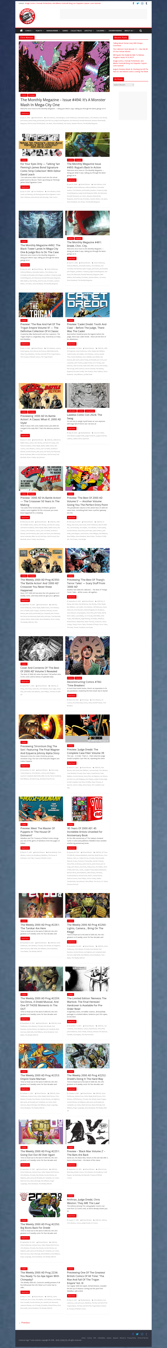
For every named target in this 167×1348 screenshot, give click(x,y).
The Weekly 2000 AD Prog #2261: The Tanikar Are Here (40, 926)
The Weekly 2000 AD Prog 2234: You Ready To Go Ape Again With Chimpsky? (39, 1276)
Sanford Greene (72, 878)
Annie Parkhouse (71, 118)
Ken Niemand (74, 120)
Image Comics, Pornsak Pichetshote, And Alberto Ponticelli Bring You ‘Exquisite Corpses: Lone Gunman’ (130, 63)
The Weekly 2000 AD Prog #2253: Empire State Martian (40, 1077)
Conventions (90, 411)
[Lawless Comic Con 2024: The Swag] (87, 384)
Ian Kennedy (77, 1175)
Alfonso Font (102, 1169)
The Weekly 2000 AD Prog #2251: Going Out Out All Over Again (40, 1152)
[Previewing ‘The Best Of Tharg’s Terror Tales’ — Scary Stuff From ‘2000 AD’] (87, 549)
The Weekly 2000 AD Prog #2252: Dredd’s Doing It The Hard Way (86, 1077)
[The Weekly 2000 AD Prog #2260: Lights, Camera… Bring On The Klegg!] (87, 894)
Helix (90, 703)
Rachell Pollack (97, 703)
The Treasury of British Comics (30, 357)
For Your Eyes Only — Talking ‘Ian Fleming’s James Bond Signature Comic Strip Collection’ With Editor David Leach (40, 169)
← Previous (24, 1322)
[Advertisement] (103, 14)
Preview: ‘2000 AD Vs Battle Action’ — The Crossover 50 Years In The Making (40, 501)
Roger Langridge (52, 1105)
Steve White (89, 881)
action (32, 443)
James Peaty (32, 120)
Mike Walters (24, 281)
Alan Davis (75, 525)
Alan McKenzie (83, 604)
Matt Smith (37, 776)
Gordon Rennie (31, 452)
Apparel (115, 1338)
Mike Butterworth (52, 351)
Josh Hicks (83, 867)
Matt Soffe (86, 366)
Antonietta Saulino (83, 118)
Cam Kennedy (74, 528)
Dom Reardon (78, 610)
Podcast (78, 678)
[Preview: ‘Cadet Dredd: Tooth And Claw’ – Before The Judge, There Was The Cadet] (87, 294)
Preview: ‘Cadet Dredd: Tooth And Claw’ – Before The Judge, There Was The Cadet (86, 327)
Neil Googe (70, 369)
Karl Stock (47, 452)
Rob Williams (103, 533)
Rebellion (31, 354)
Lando (81, 870)
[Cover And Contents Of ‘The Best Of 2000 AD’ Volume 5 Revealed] (41, 637)
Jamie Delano (97, 531)
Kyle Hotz (75, 870)
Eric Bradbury (99, 610)
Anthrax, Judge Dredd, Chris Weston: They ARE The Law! (83, 1201)
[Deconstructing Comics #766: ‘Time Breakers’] (87, 637)
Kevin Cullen (71, 616)
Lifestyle (88, 31)
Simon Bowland (58, 123)
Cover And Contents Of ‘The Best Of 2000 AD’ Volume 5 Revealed (39, 669)
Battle (43, 446)
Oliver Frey (23, 354)
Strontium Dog (34, 779)
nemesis (89, 1032)
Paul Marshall (56, 616)
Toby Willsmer (78, 374)
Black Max (70, 1172)
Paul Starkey (99, 369)
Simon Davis (87, 785)
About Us (129, 31)
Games (65, 31)
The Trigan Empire (47, 357)
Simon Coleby (31, 457)
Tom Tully (30, 858)
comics (58, 348)
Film (94, 1338)
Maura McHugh (32, 1105)
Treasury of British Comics (42, 858)
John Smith (97, 613)
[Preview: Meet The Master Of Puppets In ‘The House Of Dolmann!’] (41, 798)
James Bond (35, 197)
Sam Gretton (89, 371)
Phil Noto (99, 873)
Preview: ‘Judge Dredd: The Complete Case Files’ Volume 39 (85, 751)
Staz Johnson (41, 457)
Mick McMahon (81, 873)
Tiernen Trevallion (79, 627)
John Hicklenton (72, 1032)
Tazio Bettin (24, 951)
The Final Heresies (87, 1035)
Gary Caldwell (86, 357)
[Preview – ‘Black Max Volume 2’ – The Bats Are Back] (87, 1121)
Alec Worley (38, 443)
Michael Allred (71, 873)
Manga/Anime (52, 31)
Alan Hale (75, 604)
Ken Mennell (85, 1175)
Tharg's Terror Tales (79, 624)
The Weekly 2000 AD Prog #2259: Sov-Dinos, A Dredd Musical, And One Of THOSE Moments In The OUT (40, 1003)
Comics (28, 31)
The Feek (70, 627)
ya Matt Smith (88, 374)
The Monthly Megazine (90, 123)
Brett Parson (99, 855)
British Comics (79, 1172)
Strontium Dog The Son (47, 779)
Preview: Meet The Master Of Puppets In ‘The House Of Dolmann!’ (37, 831)
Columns (100, 31)
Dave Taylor (87, 773)
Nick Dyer (43, 454)
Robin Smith (35, 619)
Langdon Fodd (89, 870)
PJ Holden (86, 199)
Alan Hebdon (50, 118)
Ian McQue (78, 864)
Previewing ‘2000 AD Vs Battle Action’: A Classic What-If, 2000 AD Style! (40, 419)
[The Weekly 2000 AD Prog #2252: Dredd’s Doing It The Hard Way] (87, 1045)
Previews (32, 95)
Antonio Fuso (32, 1096)
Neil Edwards (76, 619)
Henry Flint (81, 531)
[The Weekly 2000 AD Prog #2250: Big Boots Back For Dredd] (41, 1194)
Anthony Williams (90, 187)
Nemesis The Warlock (100, 1032)
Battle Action (50, 446)
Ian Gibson (103, 776)
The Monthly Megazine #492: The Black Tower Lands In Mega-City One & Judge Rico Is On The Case (40, 248)
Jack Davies (24, 120)
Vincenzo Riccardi (72, 884)
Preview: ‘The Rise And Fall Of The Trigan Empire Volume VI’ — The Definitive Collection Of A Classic (40, 327)
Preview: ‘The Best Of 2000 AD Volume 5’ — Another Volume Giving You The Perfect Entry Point (87, 501)
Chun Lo (75, 858)
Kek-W (104, 613)
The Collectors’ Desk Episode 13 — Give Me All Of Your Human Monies (51, 2)
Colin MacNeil (71, 773)
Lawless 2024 (77, 439)
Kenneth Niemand (85, 120)
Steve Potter (91, 536)
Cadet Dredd (71, 354)
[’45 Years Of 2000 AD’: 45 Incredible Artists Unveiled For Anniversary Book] (87, 798)
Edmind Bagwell (89, 610)
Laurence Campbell (26, 776)
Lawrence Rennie (25, 1305)
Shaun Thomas (89, 622)
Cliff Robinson (97, 607)
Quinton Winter (95, 199)
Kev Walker (99, 867)
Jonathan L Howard (96, 190)
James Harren (86, 864)
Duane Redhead (76, 357)
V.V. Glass (104, 881)
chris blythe (80, 354)
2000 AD (100, 348)
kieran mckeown (25, 454)
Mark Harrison (25, 949)
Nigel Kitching (85, 619)
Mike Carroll (94, 366)
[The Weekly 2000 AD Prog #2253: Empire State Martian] (41, 1045)
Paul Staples (77, 1035)
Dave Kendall (99, 858)
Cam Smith (79, 607)
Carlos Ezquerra (25, 773)
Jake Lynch (76, 360)
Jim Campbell (45, 613)
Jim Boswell (40, 120)
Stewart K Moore (77, 123)
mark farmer (85, 533)
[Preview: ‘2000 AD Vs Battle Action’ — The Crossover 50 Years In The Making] (41, 467)
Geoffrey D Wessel (46, 611)
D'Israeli (79, 773)
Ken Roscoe (42, 351)
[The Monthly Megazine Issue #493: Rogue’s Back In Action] (87, 133)
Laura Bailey (80, 616)
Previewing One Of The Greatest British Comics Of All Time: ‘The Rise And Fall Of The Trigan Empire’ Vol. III (86, 1278)
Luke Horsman (77, 366)
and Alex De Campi (49, 443)
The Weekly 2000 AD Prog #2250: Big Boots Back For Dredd (40, 1225)
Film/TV (39, 31)
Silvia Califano (98, 371)
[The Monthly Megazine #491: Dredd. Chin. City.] (87, 212)
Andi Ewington (60, 118)
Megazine (23, 123)
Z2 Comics (94, 1223)
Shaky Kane (80, 622)
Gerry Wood (34, 351)
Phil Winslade (40, 123)
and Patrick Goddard (27, 528)
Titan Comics (53, 197)
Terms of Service (143, 1338)
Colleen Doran (83, 858)
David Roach (95, 773)
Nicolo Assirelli (90, 369)
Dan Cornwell (45, 449)
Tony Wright (82, 539)
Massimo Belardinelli (98, 120)
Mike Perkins (91, 873)
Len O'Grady (97, 363)
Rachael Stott (83, 876)
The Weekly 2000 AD (27, 622)
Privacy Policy (131, 1338)
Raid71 (90, 876)
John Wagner (39, 275)
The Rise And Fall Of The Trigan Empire (47, 354)
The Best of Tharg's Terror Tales (96, 624)
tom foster (89, 627)
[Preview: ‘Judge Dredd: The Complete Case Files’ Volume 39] (87, 716)
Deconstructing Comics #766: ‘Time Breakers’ (84, 683)
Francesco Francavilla (85, 861)
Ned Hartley (33, 281)
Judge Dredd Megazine (61, 120)
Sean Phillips (71, 536)
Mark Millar (96, 616)
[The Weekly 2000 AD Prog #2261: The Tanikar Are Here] (41, 894)
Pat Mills (88, 782)
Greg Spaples (81, 613)
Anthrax (104, 1220)
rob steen (49, 123)
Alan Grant (82, 525)
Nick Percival (31, 123)
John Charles (79, 363)
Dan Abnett (103, 118)
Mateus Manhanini (100, 870)
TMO (35, 622)
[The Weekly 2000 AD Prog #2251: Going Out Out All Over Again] (41, 1121)
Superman (85, 439)
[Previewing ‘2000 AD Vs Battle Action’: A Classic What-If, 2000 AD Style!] (41, 384)
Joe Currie (100, 360)
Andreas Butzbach (81, 855)
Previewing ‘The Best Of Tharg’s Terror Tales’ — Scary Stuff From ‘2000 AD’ (86, 583)
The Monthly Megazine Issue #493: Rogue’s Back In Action (84, 165)
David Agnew (24, 351)
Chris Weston (94, 118)
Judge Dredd (88, 363)
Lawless (69, 439)
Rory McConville (79, 371)
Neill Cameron (79, 369)
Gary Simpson (71, 613)
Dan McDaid (77, 269)
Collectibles (76, 31)
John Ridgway (80, 779)
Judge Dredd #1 (90, 436)
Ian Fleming (28, 194)
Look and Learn (79, 1303)
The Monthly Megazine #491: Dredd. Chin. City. (84, 243)
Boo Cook (31, 1299)
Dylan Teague (86, 269)
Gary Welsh (96, 357)
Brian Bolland (52, 852)
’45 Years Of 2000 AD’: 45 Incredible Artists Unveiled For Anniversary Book (84, 831)
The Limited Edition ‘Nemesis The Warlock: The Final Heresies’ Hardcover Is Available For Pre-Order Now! (86, 1003)
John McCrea (49, 120)
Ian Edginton (95, 776)
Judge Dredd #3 (101, 436)
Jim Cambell (44, 1302)
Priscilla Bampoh (72, 876)
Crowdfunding (115, 31)
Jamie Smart (96, 864)
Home (84, 1338)
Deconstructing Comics (80, 703)
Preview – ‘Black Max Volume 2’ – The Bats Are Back (86, 1152)
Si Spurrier (98, 622)
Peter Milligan (94, 533)
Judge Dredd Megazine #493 (88, 193)
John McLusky (44, 197)
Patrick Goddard (55, 776)
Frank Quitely (101, 528)
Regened (70, 371)
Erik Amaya (85, 700)
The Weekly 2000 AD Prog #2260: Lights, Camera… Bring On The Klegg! (86, 928)
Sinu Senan (67, 123)
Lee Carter (82, 196)
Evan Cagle (52, 689)
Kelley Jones (91, 867)
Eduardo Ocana (72, 861)
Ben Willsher (101, 351)
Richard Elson (71, 622)
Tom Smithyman (38, 191)
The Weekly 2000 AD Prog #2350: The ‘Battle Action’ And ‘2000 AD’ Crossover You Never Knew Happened (40, 585)
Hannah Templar (98, 861)
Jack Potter (88, 531)
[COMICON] (27, 9)
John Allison (75, 867)
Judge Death (80, 436)
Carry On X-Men (99, 433)
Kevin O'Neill (82, 1032)
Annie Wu (36, 689)
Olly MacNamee (85, 433)
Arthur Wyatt (92, 351)
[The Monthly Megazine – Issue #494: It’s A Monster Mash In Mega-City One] (64, 42)
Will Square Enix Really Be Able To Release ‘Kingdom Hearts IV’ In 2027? (51, 5)
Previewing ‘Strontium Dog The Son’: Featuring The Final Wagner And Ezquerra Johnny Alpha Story (40, 749)
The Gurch (97, 881)
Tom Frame (73, 539)
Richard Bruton (38, 118)
